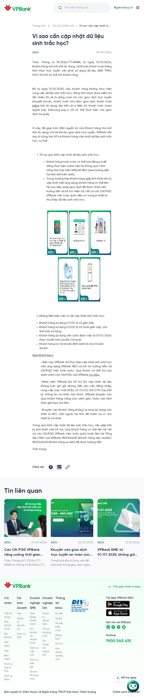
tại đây (94, 374)
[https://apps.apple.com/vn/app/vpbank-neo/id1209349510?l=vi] (118, 612)
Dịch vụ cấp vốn (34, 651)
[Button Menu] (138, 8)
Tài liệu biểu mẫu (59, 627)
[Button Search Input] (60, 8)
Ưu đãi (59, 613)
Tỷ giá (58, 618)
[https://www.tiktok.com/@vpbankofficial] (118, 627)
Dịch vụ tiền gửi (34, 663)
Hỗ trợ (59, 643)
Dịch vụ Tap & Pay (8, 667)
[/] (17, 8)
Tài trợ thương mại (34, 675)
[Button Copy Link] (67, 467)
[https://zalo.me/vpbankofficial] (108, 627)
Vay (6, 650)
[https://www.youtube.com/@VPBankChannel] (124, 627)
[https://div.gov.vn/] (80, 606)
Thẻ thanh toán (7, 625)
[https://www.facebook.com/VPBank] (113, 627)
